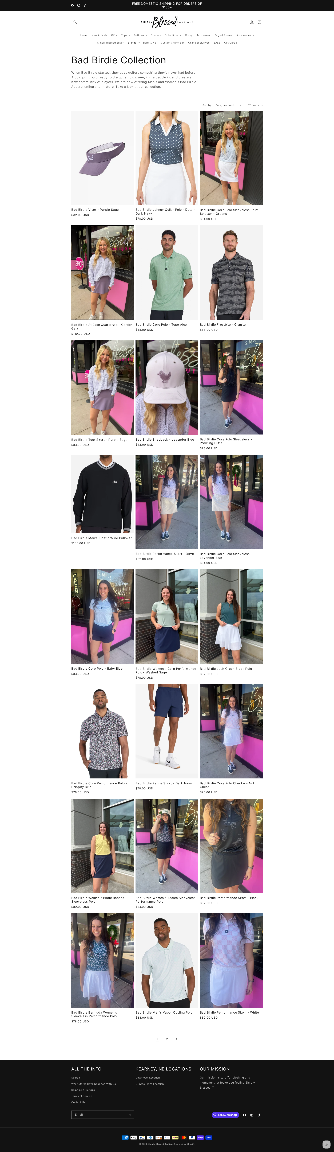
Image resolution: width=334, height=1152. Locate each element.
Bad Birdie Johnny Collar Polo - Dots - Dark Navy (165, 211)
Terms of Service (81, 1096)
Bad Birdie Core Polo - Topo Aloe (161, 324)
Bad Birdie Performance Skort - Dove (165, 554)
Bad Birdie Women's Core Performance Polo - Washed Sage (166, 670)
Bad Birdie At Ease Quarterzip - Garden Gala (102, 326)
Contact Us (78, 1102)
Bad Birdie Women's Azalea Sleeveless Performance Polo (165, 899)
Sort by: (207, 105)
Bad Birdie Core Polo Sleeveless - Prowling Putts (226, 441)
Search (75, 1077)
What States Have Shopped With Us (93, 1083)
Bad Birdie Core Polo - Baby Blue (97, 668)
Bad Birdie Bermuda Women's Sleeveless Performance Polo (94, 1014)
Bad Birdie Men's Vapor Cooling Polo (164, 1012)
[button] (75, 22)
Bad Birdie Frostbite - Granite (223, 324)
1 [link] (157, 1039)
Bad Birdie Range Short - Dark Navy (164, 783)
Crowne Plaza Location (150, 1083)
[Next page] (176, 1039)
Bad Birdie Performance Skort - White (229, 1012)
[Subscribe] (130, 1115)
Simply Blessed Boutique (161, 1144)
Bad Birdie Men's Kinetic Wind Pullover (101, 538)
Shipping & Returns (83, 1089)
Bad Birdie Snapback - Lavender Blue (165, 439)
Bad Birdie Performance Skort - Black (229, 898)
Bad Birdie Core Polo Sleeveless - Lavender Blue (226, 556)
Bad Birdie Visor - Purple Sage (95, 210)
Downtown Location (148, 1077)
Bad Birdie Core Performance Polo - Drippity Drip (99, 785)
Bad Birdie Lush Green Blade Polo (226, 669)
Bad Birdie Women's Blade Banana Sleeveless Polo (97, 899)
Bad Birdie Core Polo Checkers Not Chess (227, 785)
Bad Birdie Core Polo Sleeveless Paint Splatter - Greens (229, 211)
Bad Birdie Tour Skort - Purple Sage (99, 439)
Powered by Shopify (184, 1144)
